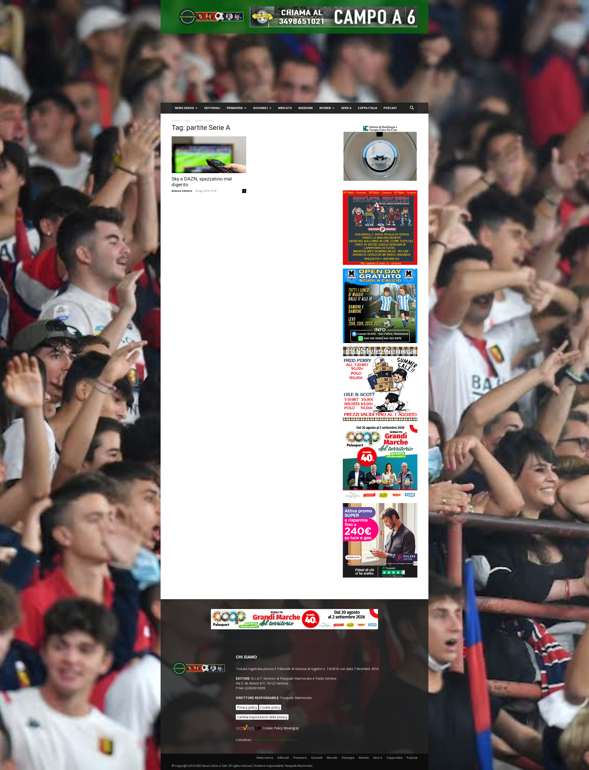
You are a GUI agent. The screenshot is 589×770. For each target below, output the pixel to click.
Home (176, 121)
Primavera (235, 108)
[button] (411, 108)
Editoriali (212, 108)
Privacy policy (247, 707)
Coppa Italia (367, 108)
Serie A (346, 108)
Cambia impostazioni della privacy (262, 717)
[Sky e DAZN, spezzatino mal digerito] (209, 154)
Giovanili (260, 108)
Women (325, 108)
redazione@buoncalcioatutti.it (275, 740)
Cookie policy (270, 707)
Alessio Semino (182, 190)
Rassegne (305, 108)
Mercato (285, 108)
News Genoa (184, 108)
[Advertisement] (294, 68)
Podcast (390, 108)
